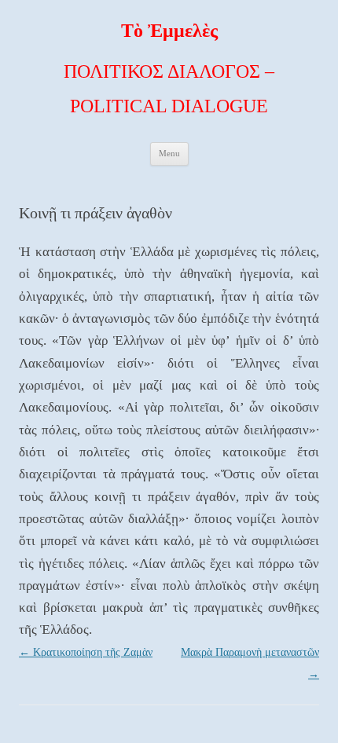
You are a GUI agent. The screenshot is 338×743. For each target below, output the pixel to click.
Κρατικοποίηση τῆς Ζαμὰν (85, 652)
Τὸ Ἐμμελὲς (169, 30)
